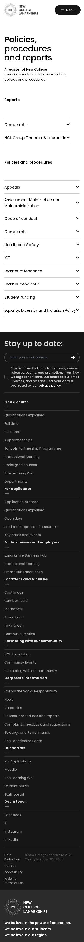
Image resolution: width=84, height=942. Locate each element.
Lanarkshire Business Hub (25, 555)
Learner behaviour (21, 284)
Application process (21, 501)
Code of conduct (20, 218)
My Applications (17, 761)
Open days (13, 518)
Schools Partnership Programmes (33, 448)
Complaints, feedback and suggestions (37, 724)
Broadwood (14, 617)
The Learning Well (19, 473)
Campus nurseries (19, 633)
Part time (12, 431)
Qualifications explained (24, 415)
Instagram (13, 831)
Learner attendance (23, 271)
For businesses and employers (31, 542)
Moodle (10, 769)
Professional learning (22, 456)
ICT (7, 258)
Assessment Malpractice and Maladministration (32, 202)
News (8, 699)
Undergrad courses (20, 464)
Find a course (16, 402)
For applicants (17, 488)
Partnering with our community (33, 640)
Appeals (12, 187)
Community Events (20, 662)
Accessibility (13, 872)
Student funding (19, 297)
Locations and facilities (26, 579)
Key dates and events (22, 534)
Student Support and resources (31, 526)
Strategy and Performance (27, 732)
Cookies (10, 866)
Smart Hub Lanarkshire (23, 571)
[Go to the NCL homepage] (20, 10)
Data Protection (12, 857)
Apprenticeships (18, 440)
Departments (16, 481)
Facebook (12, 814)
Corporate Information (25, 677)
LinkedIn (11, 839)
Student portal (16, 786)
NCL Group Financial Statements (35, 137)
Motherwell (13, 608)
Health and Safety (21, 244)
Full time (11, 423)
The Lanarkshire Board (23, 740)
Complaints (15, 124)
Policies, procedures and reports (31, 715)
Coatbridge (14, 592)
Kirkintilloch (14, 625)
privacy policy (50, 385)
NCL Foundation (17, 654)
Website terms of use (14, 880)
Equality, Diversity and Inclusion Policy (40, 310)
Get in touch (15, 801)
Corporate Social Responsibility (30, 691)
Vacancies (13, 707)
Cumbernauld (16, 600)
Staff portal (14, 794)
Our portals (14, 748)
